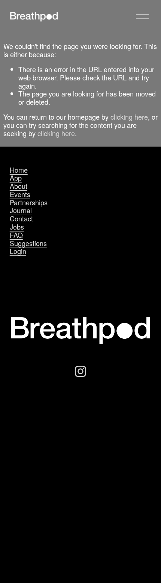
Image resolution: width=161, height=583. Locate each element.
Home (19, 170)
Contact (21, 219)
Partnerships (29, 203)
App (16, 178)
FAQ (16, 235)
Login (18, 251)
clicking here (129, 117)
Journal (21, 210)
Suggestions (28, 243)
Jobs (17, 227)
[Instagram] (80, 371)
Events (20, 194)
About (18, 186)
